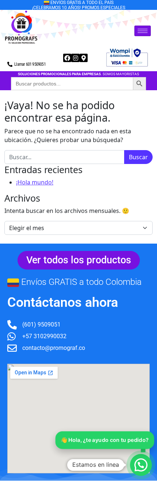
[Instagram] (75, 58)
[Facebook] (67, 58)
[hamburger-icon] (142, 31)
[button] (141, 465)
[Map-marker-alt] (84, 58)
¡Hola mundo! (34, 182)
